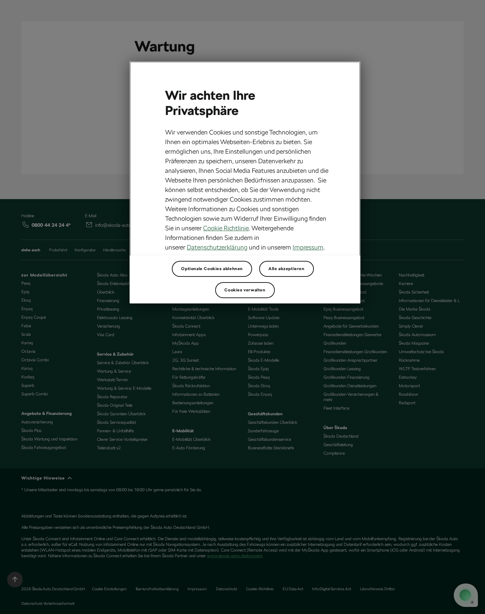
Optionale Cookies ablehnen (212, 268)
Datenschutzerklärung (217, 247)
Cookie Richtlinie (226, 228)
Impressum (308, 247)
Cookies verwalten (244, 289)
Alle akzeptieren (286, 268)
